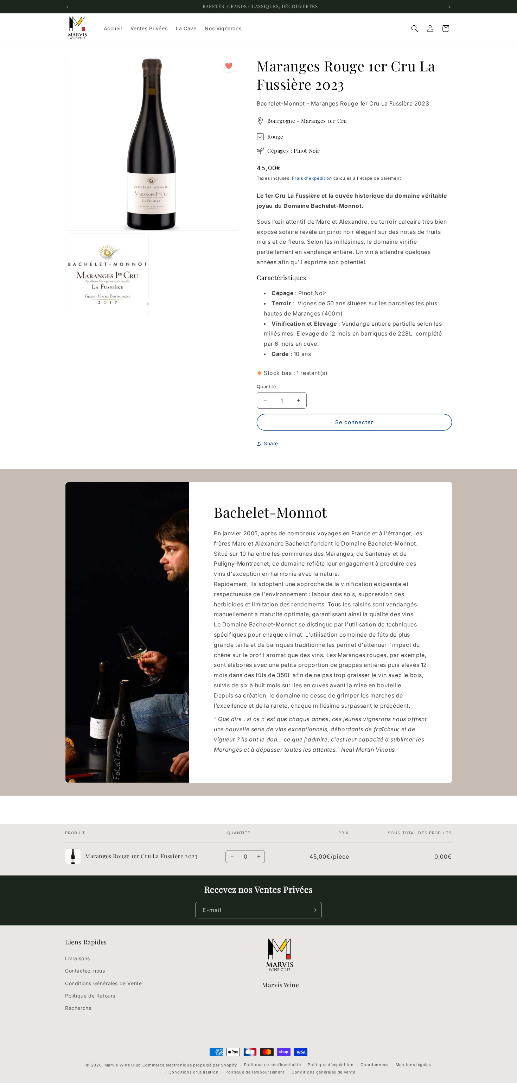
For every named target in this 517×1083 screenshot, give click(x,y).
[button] (414, 28)
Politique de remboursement (255, 1072)
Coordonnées (374, 1065)
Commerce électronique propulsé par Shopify (189, 1065)
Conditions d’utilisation (193, 1072)
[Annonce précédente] (67, 6)
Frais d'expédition (312, 178)
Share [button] (271, 443)
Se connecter (354, 422)
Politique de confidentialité (272, 1065)
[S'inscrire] (313, 910)
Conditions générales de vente (323, 1072)
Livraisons (77, 958)
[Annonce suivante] (449, 6)
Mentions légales (413, 1065)
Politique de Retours (90, 996)
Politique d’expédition (330, 1065)
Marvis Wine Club (122, 1065)
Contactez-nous (85, 971)
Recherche (78, 1008)
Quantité (266, 386)
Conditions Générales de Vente (103, 983)
